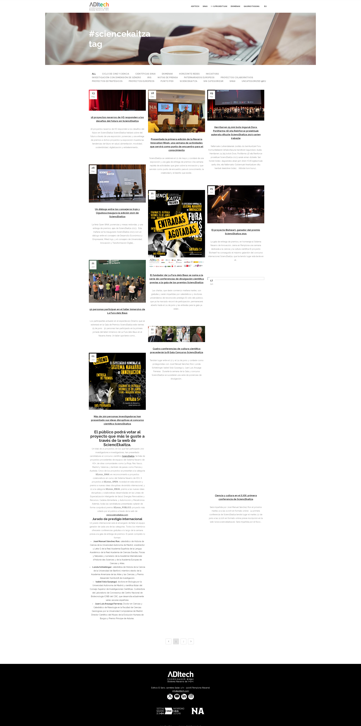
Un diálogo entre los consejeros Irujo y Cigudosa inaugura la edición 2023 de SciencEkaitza (117, 213)
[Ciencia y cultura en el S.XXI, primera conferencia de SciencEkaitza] (235, 383)
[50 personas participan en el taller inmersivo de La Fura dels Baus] (117, 281)
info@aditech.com (180, 691)
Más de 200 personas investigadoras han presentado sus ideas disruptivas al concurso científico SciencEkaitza (117, 420)
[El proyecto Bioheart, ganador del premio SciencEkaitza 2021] (235, 204)
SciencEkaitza (128, 456)
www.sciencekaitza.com (117, 515)
